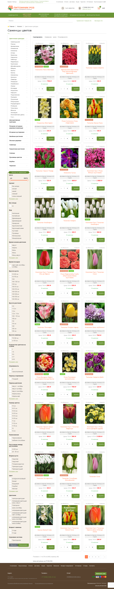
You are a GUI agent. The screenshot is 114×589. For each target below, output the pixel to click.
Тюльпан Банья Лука (95, 123)
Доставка (72, 1)
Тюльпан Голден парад (69, 327)
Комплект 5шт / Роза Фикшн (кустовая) (95, 172)
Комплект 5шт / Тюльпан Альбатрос (95, 223)
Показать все (13, 199)
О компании (59, 1)
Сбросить (13, 545)
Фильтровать (23, 545)
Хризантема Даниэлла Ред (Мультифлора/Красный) (69, 71)
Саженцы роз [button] (13, 15)
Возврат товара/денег (67, 565)
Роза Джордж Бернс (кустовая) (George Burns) (44, 378)
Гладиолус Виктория (44, 123)
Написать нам (100, 573)
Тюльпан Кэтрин (70, 221)
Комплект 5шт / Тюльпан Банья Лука (69, 529)
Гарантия (83, 1)
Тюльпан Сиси (94, 476)
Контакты (92, 565)
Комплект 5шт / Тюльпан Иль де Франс (44, 273)
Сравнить (52, 43)
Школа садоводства (100, 585)
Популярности (62, 37)
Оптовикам (90, 1)
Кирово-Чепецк (12, 1)
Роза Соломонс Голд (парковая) (70, 122)
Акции (77, 1)
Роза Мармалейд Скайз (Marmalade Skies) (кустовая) (70, 275)
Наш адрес (11, 577)
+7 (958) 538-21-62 (48, 577)
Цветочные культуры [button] (27, 15)
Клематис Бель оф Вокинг (95, 327)
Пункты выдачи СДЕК (100, 1)
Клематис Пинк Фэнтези (44, 70)
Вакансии (56, 565)
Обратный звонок (86, 9)
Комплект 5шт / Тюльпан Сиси (95, 273)
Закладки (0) (98, 21)
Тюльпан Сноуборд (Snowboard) (69, 479)
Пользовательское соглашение (44, 583)
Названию (48, 37)
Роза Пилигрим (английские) (70, 378)
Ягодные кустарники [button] (77, 15)
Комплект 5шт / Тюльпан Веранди (69, 427)
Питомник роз (91, 583)
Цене (54, 37)
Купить (51, 89)
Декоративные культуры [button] (44, 15)
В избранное (39, 43)
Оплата (66, 1)
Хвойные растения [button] (93, 15)
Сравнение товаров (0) (83, 21)
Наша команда (23, 565)
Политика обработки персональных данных (20, 583)
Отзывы (85, 565)
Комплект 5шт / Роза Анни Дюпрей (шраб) (95, 427)
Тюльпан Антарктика (44, 478)
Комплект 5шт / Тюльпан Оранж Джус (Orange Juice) (95, 530)
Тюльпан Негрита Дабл (95, 377)
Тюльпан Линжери (44, 327)
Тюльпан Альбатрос (44, 222)
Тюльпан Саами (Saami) (95, 68)
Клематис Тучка (70, 173)
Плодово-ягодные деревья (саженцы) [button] (61, 15)
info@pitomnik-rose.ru (74, 577)
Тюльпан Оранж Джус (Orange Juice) (44, 427)
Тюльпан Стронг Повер (44, 171)
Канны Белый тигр (45, 530)
